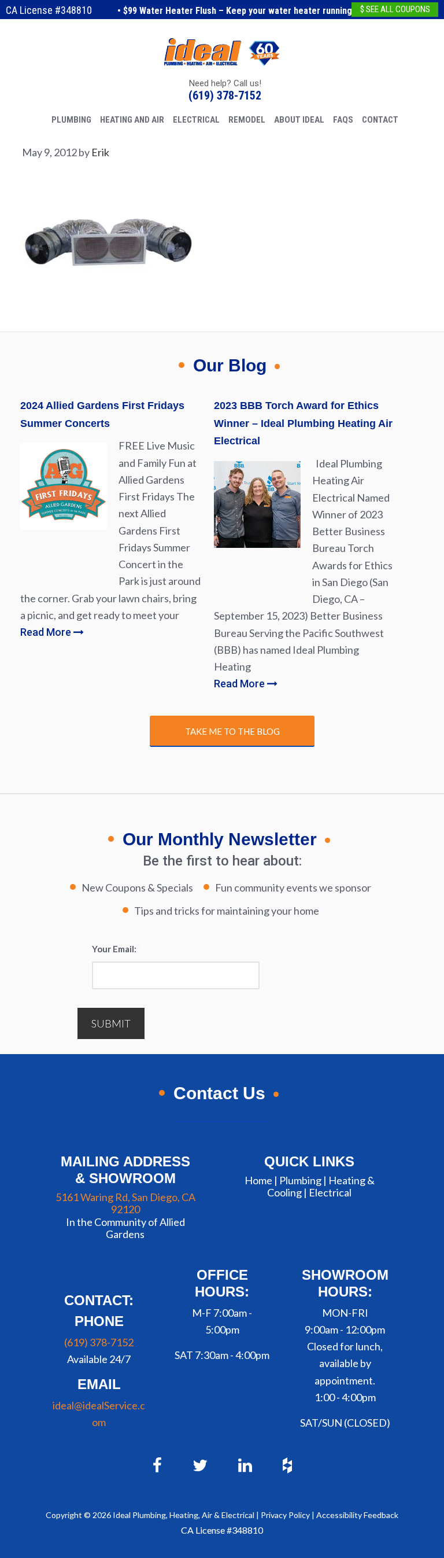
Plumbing (300, 1180)
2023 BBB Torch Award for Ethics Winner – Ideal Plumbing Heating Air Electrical (303, 423)
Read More (46, 632)
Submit (111, 1023)
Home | (261, 1180)
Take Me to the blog (232, 731)
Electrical (330, 1192)
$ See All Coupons (395, 9)
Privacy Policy (285, 1515)
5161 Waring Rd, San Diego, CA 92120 (125, 1203)
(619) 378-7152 (224, 95)
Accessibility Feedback (357, 1515)
